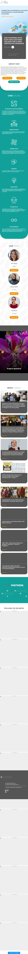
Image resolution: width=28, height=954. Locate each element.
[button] (2, 352)
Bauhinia (14, 369)
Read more (4, 411)
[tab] (9, 54)
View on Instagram (14, 952)
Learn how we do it (7, 16)
